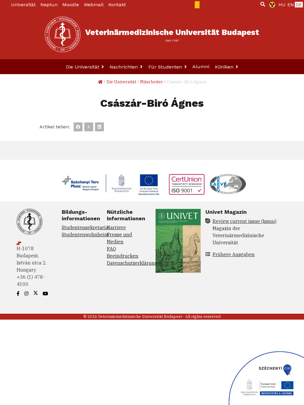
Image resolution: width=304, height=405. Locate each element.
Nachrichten (124, 67)
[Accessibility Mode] (271, 4)
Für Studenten (165, 67)
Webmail (94, 4)
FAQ (111, 249)
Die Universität (83, 67)
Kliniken (225, 67)
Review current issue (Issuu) (244, 221)
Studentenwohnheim (85, 234)
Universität (23, 4)
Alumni (200, 66)
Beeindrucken (122, 256)
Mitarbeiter (151, 81)
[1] (263, 4)
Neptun (49, 4)
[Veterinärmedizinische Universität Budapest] (62, 34)
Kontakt (117, 4)
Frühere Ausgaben (234, 254)
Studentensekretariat (86, 227)
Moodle (70, 4)
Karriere (116, 227)
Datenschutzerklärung (132, 263)
